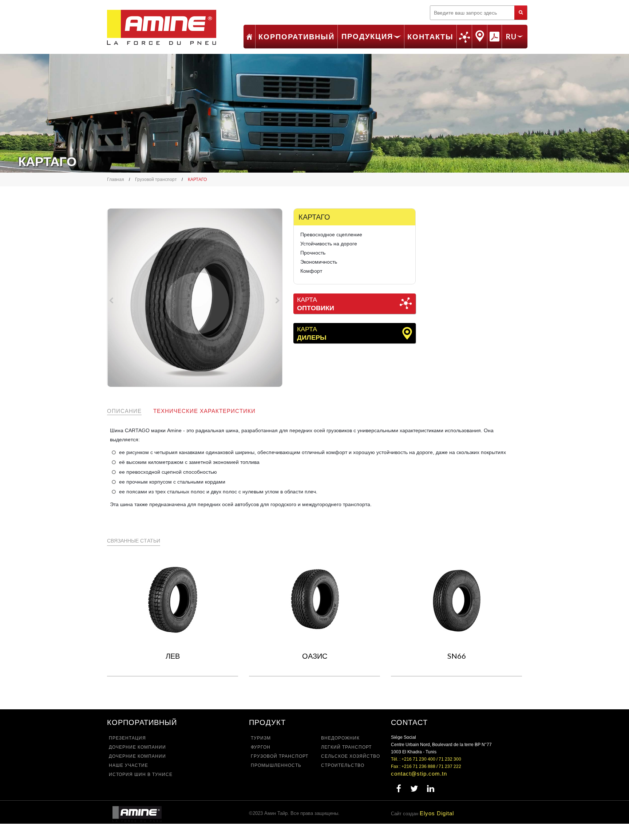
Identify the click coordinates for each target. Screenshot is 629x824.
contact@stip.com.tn (419, 773)
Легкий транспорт (346, 747)
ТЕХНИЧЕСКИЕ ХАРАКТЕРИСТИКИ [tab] (204, 411)
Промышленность (276, 765)
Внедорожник (340, 738)
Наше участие (128, 765)
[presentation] (112, 301)
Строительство (342, 765)
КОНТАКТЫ (430, 36)
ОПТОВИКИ (464, 37)
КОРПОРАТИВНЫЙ (296, 36)
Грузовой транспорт (156, 179)
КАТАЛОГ (494, 36)
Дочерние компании (137, 747)
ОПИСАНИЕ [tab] (124, 411)
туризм (261, 738)
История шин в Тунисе (141, 774)
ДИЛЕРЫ (479, 36)
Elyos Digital (437, 813)
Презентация (127, 738)
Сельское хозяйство (350, 756)
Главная (249, 37)
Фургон (260, 747)
